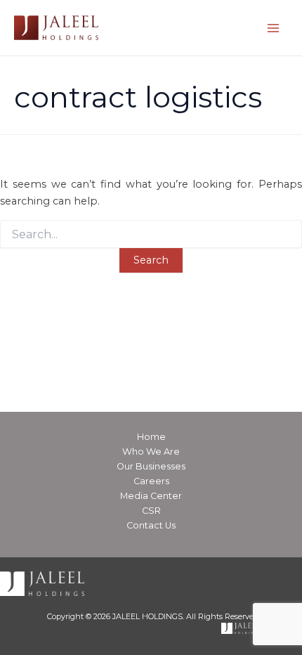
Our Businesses (151, 466)
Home (151, 437)
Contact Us (151, 525)
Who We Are (151, 451)
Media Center (151, 496)
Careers (151, 481)
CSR (151, 510)
